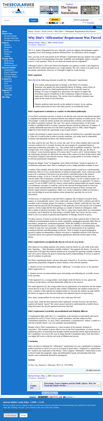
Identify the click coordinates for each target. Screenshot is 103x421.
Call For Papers (10, 74)
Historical (8, 47)
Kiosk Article (47, 31)
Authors (7, 56)
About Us (8, 86)
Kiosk (6, 49)
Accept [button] (23, 415)
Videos (7, 54)
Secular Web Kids (11, 38)
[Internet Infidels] (18, 13)
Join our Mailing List (50, 393)
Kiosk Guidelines (11, 72)
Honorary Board (10, 65)
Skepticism (41, 45)
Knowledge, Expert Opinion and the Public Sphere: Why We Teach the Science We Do (70, 384)
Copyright (8, 88)
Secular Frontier (10, 36)
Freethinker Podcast (12, 40)
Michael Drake (34, 42)
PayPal (7, 92)
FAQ (6, 83)
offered (35, 80)
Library (5, 43)
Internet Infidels (9, 68)
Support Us (7, 90)
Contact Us (7, 79)
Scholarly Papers (10, 77)
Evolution (32, 45)
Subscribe (8, 81)
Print (99, 27)
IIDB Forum (9, 61)
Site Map (6, 97)
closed (68, 50)
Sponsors (69, 4)
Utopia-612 (33, 385)
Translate (90, 23)
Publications (9, 63)
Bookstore (8, 52)
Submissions (9, 70)
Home (4, 31)
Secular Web (7, 58)
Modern (7, 45)
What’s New (7, 34)
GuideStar (8, 95)
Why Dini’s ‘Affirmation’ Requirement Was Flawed (64, 37)
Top (99, 393)
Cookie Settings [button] (10, 415)
